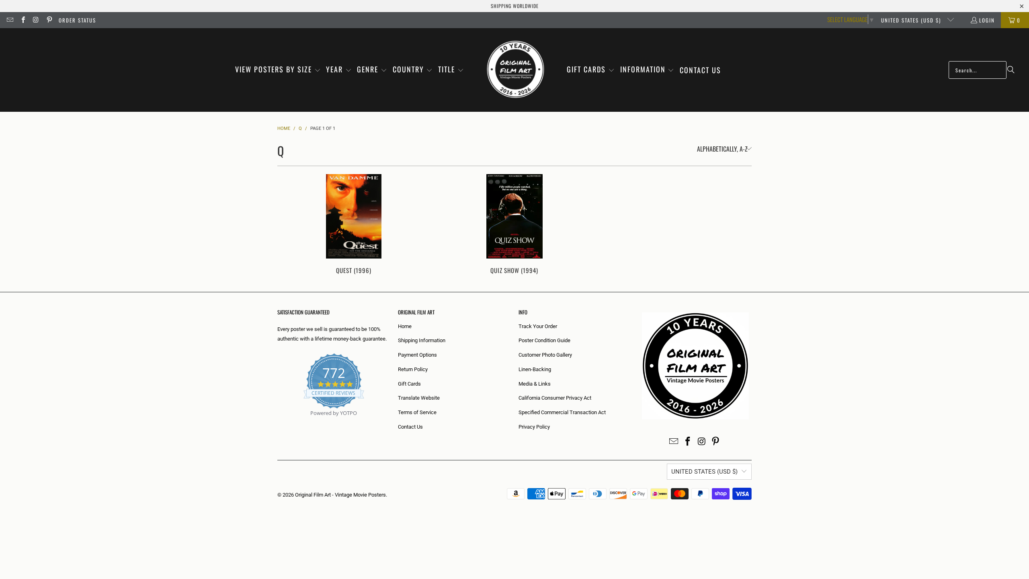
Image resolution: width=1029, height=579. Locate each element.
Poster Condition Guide (544, 340)
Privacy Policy (534, 427)
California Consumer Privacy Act (555, 398)
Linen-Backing (535, 369)
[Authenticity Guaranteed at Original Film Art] (278, 422)
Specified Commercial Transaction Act (562, 412)
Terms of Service (417, 412)
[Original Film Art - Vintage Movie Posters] (515, 70)
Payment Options (417, 355)
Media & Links (535, 384)
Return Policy (413, 369)
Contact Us (410, 427)
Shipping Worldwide (515, 5)
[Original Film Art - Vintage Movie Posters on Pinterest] (48, 20)
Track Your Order (538, 326)
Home (405, 326)
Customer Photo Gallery (545, 355)
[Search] (1011, 70)
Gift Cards (409, 384)
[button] (278, 70)
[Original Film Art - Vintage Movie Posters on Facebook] (22, 20)
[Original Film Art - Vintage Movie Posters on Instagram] (35, 20)
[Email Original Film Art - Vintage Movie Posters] (9, 20)
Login (987, 20)
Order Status (77, 20)
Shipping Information (421, 340)
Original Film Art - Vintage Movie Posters (340, 495)
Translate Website (419, 398)
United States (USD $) (912, 20)
